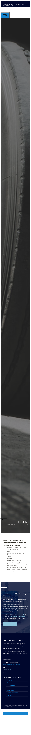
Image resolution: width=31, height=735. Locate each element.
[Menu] (5, 15)
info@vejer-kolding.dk (8, 5)
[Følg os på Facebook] (4, 2)
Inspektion (10, 687)
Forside (9, 680)
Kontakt (9, 695)
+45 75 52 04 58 (6, 4)
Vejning (9, 683)
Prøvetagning (11, 685)
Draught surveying (12, 692)
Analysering (10, 690)
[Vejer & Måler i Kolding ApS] (6, 12)
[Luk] (15, 713)
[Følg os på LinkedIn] (6, 2)
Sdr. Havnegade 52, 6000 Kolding (18, 4)
